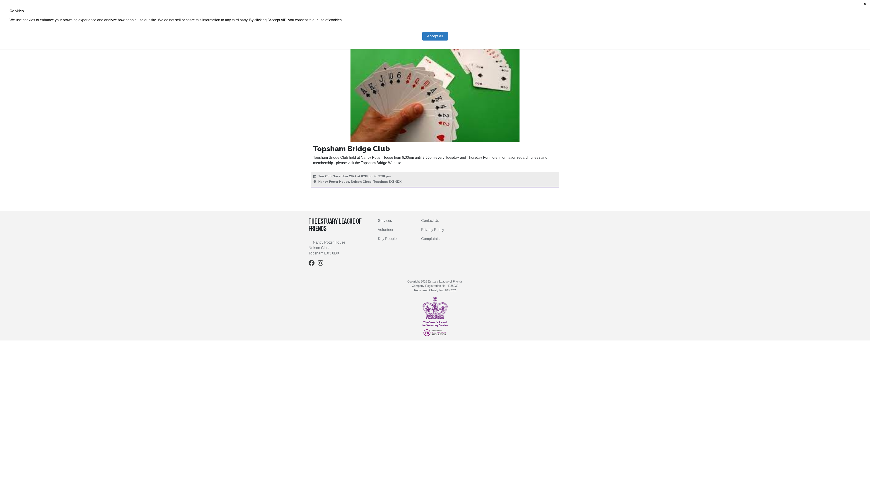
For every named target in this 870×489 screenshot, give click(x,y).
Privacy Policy (432, 230)
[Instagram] (320, 264)
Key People (387, 239)
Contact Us (430, 221)
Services (385, 221)
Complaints (430, 239)
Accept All (435, 36)
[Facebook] (312, 264)
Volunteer (385, 230)
